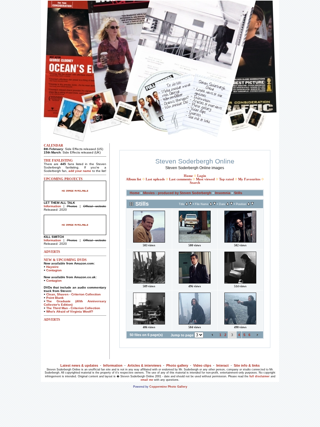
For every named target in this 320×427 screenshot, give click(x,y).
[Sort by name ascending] (210, 204)
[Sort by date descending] (231, 204)
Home (188, 176)
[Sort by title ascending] (186, 204)
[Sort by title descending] (190, 204)
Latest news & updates (79, 365)
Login (201, 176)
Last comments (180, 179)
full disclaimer (259, 376)
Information (52, 206)
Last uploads (155, 179)
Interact (222, 365)
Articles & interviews (144, 365)
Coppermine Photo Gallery (168, 386)
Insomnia (222, 193)
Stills (238, 193)
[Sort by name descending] (214, 204)
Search (195, 182)
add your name (79, 171)
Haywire (52, 267)
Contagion (54, 270)
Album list (133, 179)
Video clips (202, 365)
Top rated (226, 179)
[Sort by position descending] (252, 204)
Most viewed (205, 179)
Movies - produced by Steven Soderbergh (177, 193)
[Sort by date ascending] (227, 204)
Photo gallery (177, 365)
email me (147, 379)
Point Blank (55, 297)
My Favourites (249, 179)
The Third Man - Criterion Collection (73, 308)
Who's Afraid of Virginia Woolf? (69, 311)
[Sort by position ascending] (248, 204)
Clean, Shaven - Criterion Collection (73, 294)
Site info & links (247, 365)
